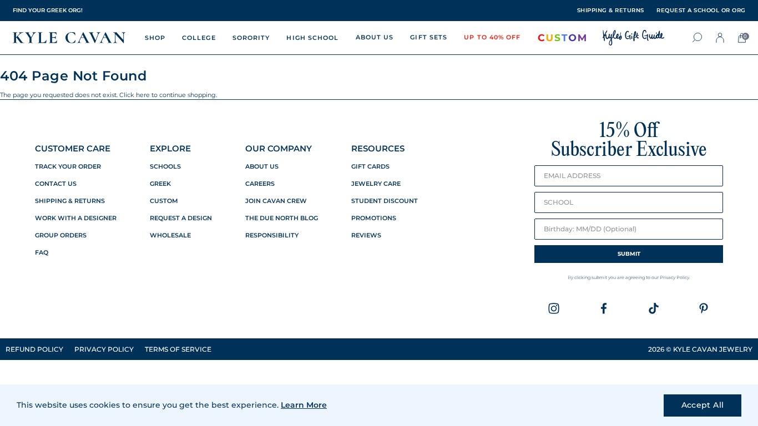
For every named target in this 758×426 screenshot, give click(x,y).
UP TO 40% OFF (492, 37)
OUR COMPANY (278, 148)
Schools (165, 167)
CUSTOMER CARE (72, 148)
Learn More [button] (304, 405)
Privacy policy (104, 349)
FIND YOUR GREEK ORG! (48, 10)
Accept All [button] (702, 405)
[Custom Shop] (562, 38)
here (143, 95)
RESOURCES (378, 148)
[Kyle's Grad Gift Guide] (633, 37)
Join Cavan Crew (276, 201)
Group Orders (61, 235)
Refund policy (34, 349)
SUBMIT (629, 253)
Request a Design (181, 218)
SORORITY (251, 38)
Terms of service (178, 349)
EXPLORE (170, 148)
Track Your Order (68, 167)
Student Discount (384, 201)
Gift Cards (370, 167)
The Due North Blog (281, 218)
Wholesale (170, 235)
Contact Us (56, 184)
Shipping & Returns (70, 201)
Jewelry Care (376, 184)
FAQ (41, 253)
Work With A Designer (76, 218)
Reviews (366, 235)
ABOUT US (375, 37)
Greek (160, 184)
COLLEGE (199, 38)
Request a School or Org (701, 10)
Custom (164, 201)
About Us (262, 167)
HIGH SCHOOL (312, 38)
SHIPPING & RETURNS (610, 10)
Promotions (373, 218)
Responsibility (272, 235)
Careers (260, 184)
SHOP (155, 38)
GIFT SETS (428, 37)
